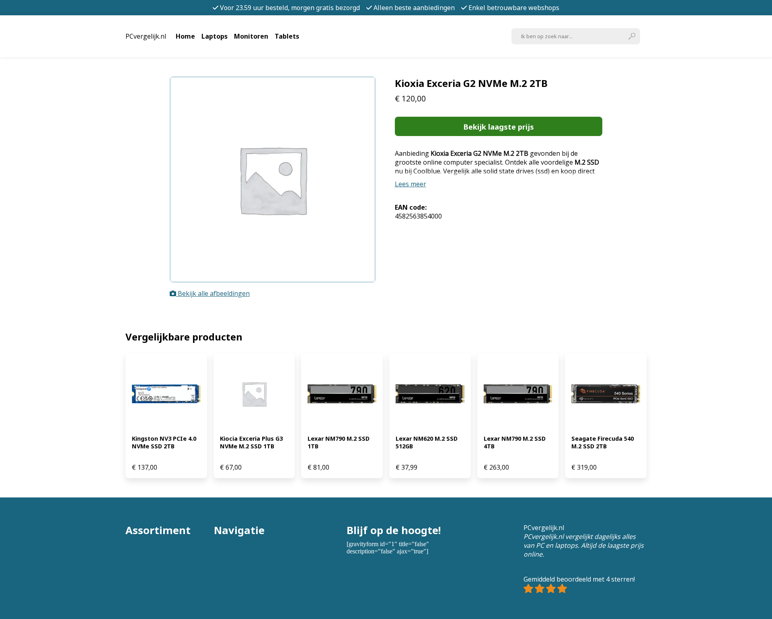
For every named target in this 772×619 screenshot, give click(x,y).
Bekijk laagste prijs (498, 127)
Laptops (214, 36)
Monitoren (251, 36)
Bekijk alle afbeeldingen (213, 293)
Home (185, 36)
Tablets (287, 36)
